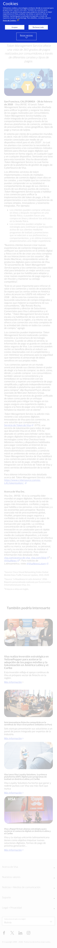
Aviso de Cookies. (9, 20)
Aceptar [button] (15, 27)
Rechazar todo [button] (38, 27)
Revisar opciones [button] (26, 35)
